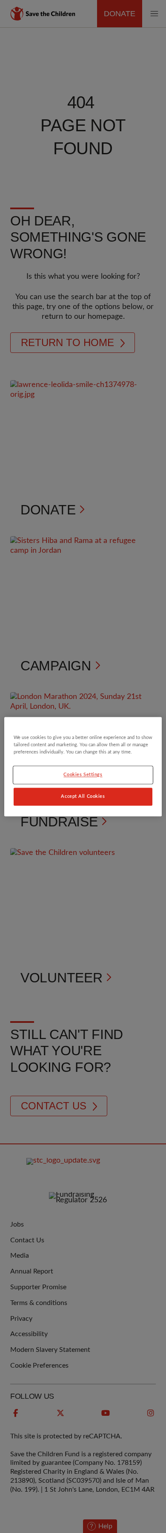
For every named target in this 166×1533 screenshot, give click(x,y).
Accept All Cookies (83, 796)
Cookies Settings (82, 774)
